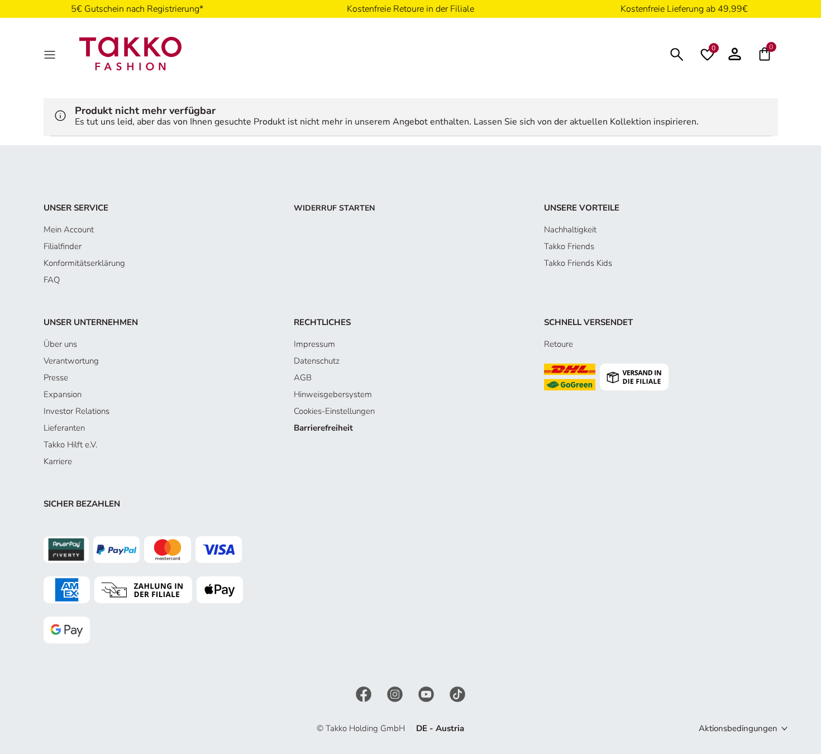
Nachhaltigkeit (570, 229)
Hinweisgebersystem (333, 394)
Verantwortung (71, 360)
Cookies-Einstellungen (334, 411)
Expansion (63, 394)
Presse (56, 377)
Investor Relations (76, 411)
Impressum (314, 344)
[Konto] (734, 53)
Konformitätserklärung (84, 263)
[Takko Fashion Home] (130, 53)
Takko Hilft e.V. (70, 444)
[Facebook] (365, 693)
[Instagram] (396, 693)
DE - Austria (440, 728)
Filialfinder (63, 246)
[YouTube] (427, 693)
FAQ (52, 279)
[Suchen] (677, 53)
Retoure (558, 344)
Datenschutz (317, 360)
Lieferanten (64, 427)
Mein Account (69, 229)
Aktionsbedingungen (738, 728)
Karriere (58, 461)
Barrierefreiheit (323, 427)
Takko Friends (569, 246)
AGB (303, 377)
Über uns (60, 344)
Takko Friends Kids (578, 263)
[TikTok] (457, 693)
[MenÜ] (51, 53)
